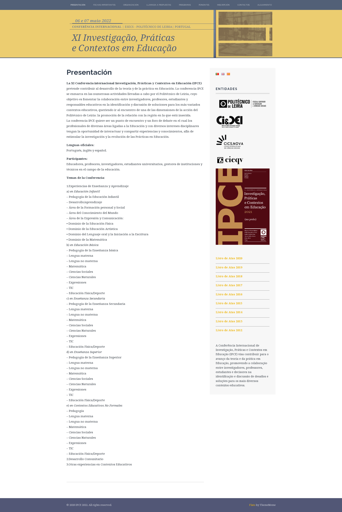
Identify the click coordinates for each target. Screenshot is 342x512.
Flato (252, 505)
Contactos (244, 5)
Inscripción (223, 5)
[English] (222, 74)
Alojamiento (264, 5)
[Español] (228, 74)
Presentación (77, 5)
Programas (185, 5)
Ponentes (204, 5)
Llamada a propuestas (158, 5)
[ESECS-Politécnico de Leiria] (243, 110)
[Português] (217, 74)
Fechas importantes (104, 5)
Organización (131, 5)
